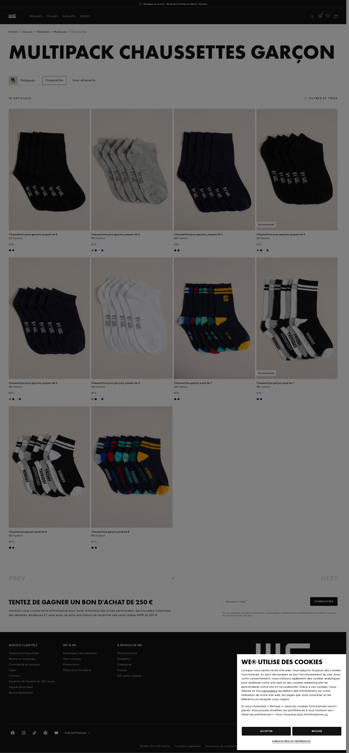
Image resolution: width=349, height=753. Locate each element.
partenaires (269, 691)
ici (326, 714)
